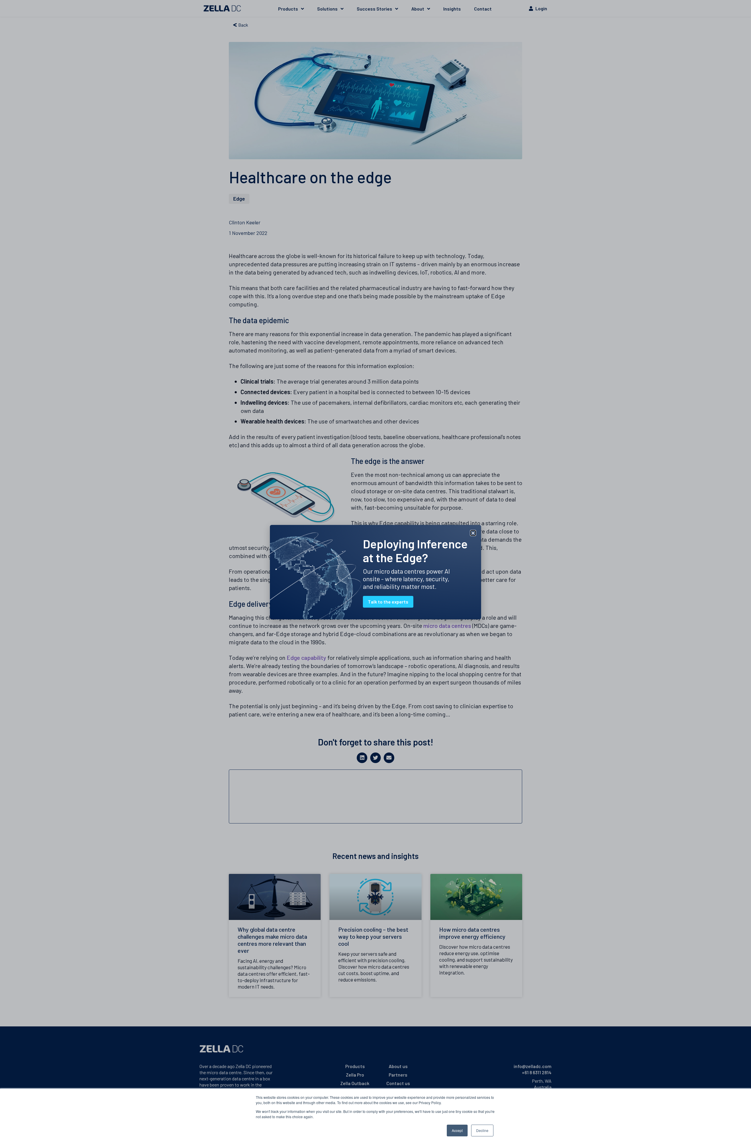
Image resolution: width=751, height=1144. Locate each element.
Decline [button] (482, 1130)
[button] (473, 533)
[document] (375, 572)
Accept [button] (457, 1130)
